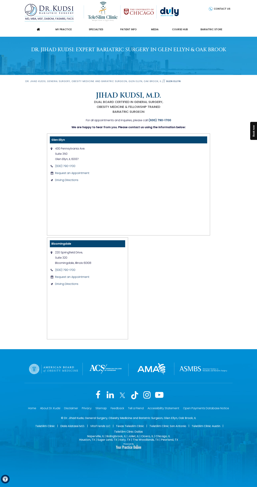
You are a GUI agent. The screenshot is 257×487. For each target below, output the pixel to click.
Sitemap (101, 408)
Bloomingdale (61, 244)
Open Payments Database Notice (206, 408)
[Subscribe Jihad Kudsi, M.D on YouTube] (159, 395)
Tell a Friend (136, 408)
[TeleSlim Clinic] (103, 11)
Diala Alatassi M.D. (72, 426)
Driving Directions (66, 180)
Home (32, 408)
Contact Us (222, 8)
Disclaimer (71, 408)
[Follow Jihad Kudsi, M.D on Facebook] (98, 395)
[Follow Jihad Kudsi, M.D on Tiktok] (135, 395)
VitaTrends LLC (100, 426)
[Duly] (169, 11)
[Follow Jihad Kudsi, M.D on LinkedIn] (110, 395)
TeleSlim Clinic (45, 426)
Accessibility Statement (163, 408)
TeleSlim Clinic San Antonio (167, 426)
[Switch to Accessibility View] (5, 479)
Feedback (117, 408)
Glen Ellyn (58, 140)
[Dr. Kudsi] (49, 12)
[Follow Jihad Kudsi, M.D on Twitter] (122, 395)
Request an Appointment (72, 173)
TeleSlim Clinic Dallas (128, 432)
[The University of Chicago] (139, 11)
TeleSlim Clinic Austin (206, 426)
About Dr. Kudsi (50, 408)
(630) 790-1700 (159, 120)
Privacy (87, 408)
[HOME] (38, 29)
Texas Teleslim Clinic (130, 426)
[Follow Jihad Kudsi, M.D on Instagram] (147, 395)
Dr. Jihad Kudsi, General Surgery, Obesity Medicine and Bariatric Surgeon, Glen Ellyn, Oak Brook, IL (93, 81)
